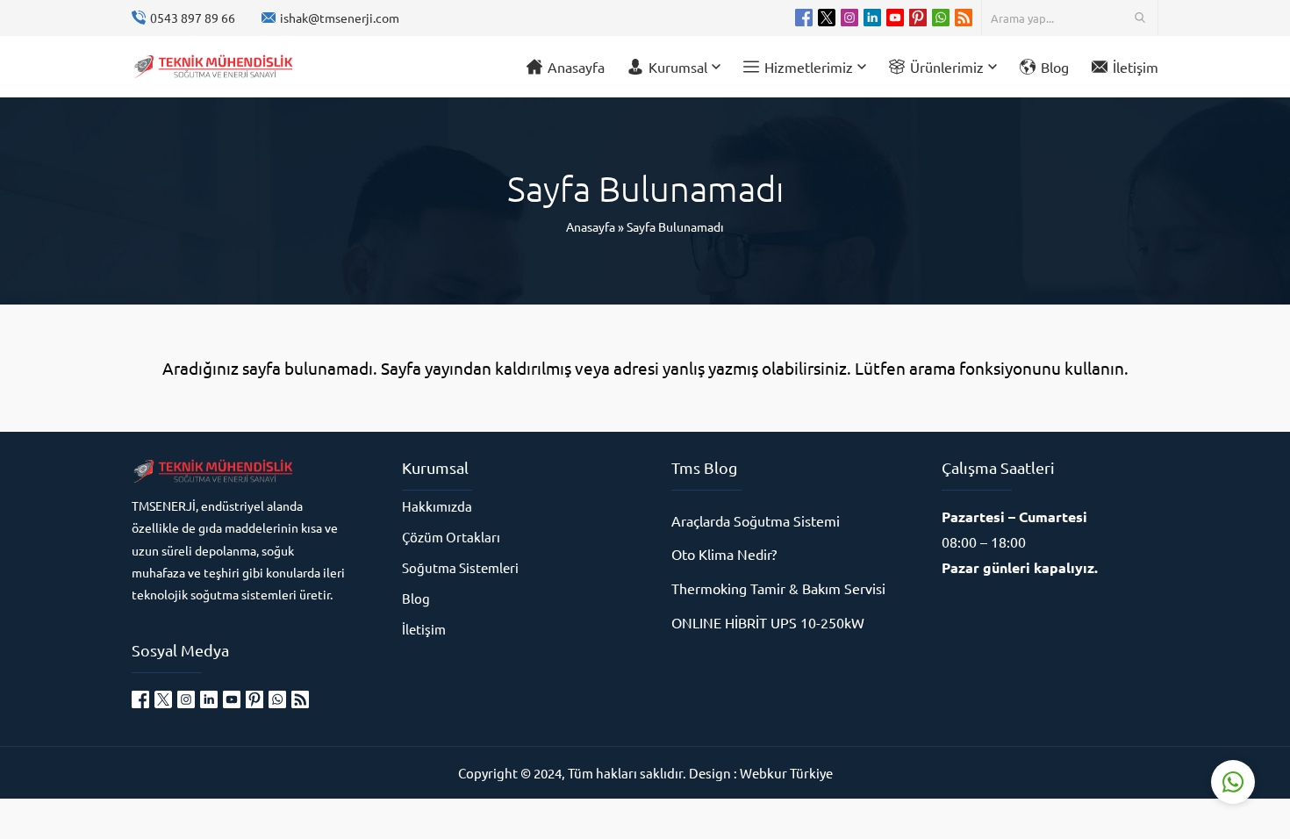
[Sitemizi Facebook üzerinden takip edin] (804, 17)
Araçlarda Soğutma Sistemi (755, 520)
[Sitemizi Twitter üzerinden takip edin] (826, 17)
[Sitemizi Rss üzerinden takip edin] (963, 17)
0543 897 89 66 (192, 17)
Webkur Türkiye (786, 772)
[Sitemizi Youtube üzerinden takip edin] (895, 17)
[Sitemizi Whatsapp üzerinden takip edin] (941, 17)
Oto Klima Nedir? (724, 554)
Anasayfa (590, 226)
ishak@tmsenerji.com (339, 17)
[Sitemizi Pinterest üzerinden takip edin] (918, 17)
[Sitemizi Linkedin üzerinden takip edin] (872, 17)
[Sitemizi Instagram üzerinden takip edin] (849, 17)
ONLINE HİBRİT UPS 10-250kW (767, 622)
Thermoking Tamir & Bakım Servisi (778, 588)
